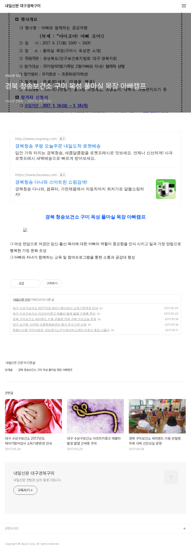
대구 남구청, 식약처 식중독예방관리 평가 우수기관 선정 (50, 324)
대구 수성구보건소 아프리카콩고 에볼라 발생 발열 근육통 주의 (54, 313)
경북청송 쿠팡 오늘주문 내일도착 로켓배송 (58, 145)
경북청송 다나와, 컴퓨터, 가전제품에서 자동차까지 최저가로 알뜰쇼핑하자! (79, 191)
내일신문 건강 (21, 299)
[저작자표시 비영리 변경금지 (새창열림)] (68, 283)
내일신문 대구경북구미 (23, 6)
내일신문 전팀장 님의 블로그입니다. (37, 480)
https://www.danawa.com (36, 175)
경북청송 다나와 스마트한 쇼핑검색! (51, 182)
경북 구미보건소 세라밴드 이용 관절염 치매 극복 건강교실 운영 (54, 319)
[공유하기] (29, 283)
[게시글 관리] (35, 283)
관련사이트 (12, 528)
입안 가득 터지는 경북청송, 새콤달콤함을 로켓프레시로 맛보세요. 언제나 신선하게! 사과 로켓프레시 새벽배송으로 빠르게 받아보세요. (94, 155)
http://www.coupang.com (36, 139)
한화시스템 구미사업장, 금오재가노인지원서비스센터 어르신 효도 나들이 (61, 330)
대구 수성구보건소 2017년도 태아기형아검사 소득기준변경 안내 (55, 308)
